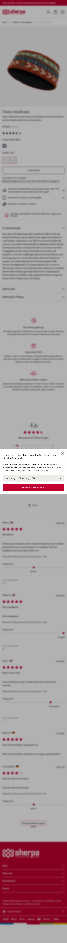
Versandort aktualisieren (33, 487)
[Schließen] (62, 453)
